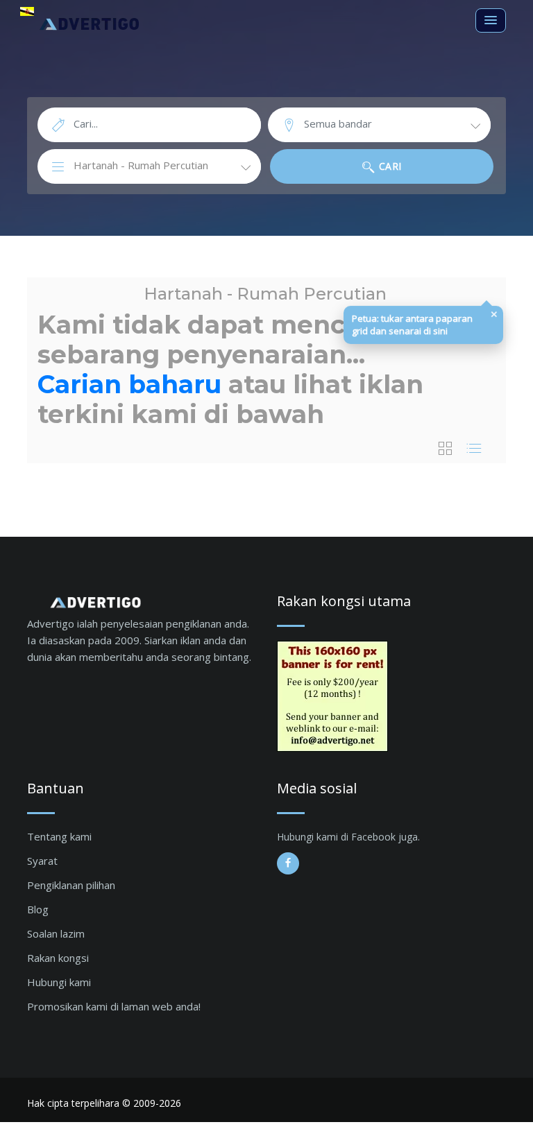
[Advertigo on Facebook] (288, 863)
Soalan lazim (56, 933)
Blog (38, 909)
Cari (388, 166)
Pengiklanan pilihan (71, 885)
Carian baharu (129, 384)
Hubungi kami (59, 982)
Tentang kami (59, 836)
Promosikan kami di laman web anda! (114, 1006)
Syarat (42, 861)
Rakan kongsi (58, 958)
